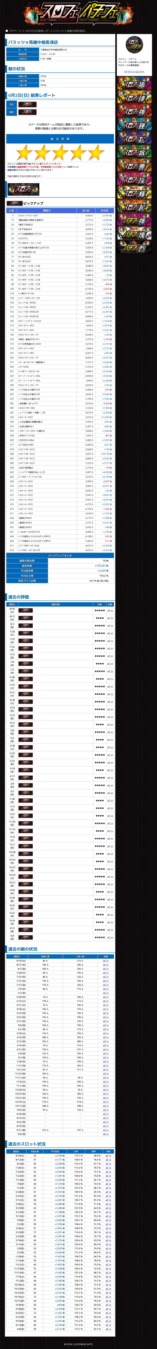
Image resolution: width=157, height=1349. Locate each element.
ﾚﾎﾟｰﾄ (110, 610)
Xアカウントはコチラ (134, 71)
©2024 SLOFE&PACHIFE (78, 1344)
